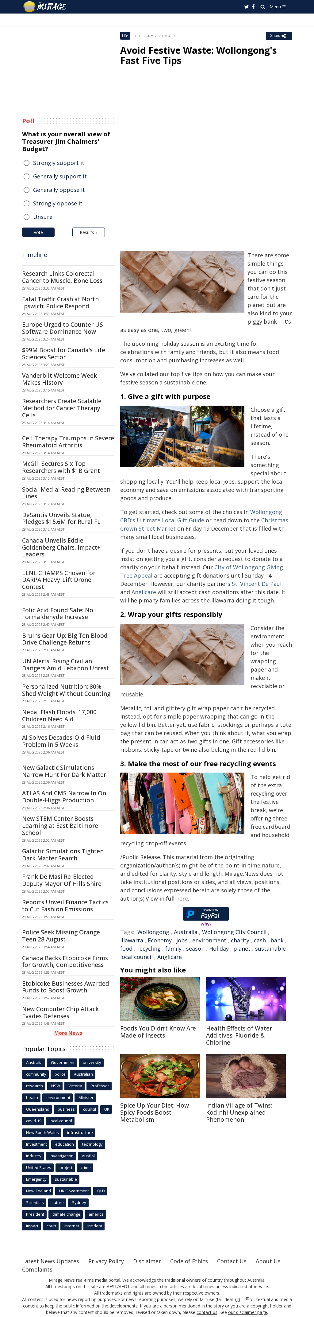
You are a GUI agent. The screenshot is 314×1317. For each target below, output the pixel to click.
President (35, 1214)
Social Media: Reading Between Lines (66, 493)
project (65, 1167)
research (34, 1086)
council (89, 1109)
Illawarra (131, 940)
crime (86, 1167)
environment (209, 940)
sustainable (270, 948)
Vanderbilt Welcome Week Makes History (59, 379)
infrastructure (80, 1132)
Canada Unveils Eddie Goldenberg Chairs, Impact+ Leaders (61, 547)
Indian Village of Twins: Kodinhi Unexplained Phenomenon (239, 1112)
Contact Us (232, 1261)
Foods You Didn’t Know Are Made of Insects (158, 1031)
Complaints (37, 1269)
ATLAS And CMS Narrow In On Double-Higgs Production (64, 796)
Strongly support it (58, 162)
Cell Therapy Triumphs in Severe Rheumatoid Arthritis (68, 441)
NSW (55, 1086)
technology (92, 1144)
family (173, 948)
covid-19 (33, 1121)
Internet (71, 1226)
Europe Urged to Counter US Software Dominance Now (62, 328)
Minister (86, 1097)
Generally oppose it (59, 189)
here (182, 898)
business (66, 1109)
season (195, 948)
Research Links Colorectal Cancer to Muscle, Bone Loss (62, 277)
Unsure (42, 216)
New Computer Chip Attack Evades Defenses (60, 1012)
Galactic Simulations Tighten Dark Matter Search (63, 854)
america (96, 1214)
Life (125, 35)
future (58, 1202)
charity (240, 940)
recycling (149, 948)
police (60, 1074)
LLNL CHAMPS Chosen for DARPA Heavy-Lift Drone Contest (58, 580)
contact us (207, 1312)
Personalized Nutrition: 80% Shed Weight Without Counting (66, 690)
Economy (160, 940)
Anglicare (144, 592)
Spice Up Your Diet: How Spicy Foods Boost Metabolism (154, 1112)
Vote (38, 232)
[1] (243, 1298)
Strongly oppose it (57, 203)
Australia (185, 932)
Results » (89, 232)
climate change (66, 1214)
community (36, 1074)
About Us (268, 1261)
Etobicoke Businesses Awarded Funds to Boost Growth (65, 987)
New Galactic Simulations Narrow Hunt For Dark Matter (64, 771)
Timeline (34, 255)
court (51, 1226)
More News (68, 1033)
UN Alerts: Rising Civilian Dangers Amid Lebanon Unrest (65, 664)
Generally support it (60, 176)
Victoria (75, 1086)
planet (242, 948)
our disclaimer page (247, 1312)
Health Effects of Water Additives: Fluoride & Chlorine (239, 1035)
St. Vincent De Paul (256, 583)
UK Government (74, 1191)
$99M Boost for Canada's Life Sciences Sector (63, 353)
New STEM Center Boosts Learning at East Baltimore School (60, 826)
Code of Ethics (189, 1261)
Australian (83, 1074)
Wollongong (153, 932)
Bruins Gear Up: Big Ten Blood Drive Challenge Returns (65, 639)
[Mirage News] (47, 7)
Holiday (219, 948)
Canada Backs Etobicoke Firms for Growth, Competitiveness (65, 961)
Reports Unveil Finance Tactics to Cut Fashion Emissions (65, 905)
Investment (36, 1144)
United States (38, 1167)
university (92, 1062)
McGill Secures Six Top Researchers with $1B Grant (61, 467)
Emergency (36, 1179)
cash (260, 940)
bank (277, 940)
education (64, 1144)
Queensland (37, 1109)
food (126, 948)
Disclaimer (147, 1261)
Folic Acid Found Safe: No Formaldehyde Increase (57, 613)
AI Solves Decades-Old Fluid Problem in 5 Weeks (61, 741)
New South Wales (42, 1132)
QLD (101, 1191)
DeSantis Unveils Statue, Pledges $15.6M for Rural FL (61, 518)
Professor (99, 1086)
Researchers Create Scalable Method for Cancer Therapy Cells (61, 408)
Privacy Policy (106, 1261)
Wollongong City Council (234, 932)
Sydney (79, 1202)
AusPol (88, 1156)
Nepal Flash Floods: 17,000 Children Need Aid (59, 715)
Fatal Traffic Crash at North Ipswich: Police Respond (60, 302)
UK (106, 1109)
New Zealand (38, 1191)
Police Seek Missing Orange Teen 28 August (61, 935)
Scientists (35, 1202)
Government (63, 1062)
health (32, 1097)
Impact (32, 1226)
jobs (182, 940)
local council (136, 956)
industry (33, 1156)
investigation (62, 1156)
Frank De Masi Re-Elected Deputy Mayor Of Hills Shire (61, 880)
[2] (247, 1298)
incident (94, 1226)
